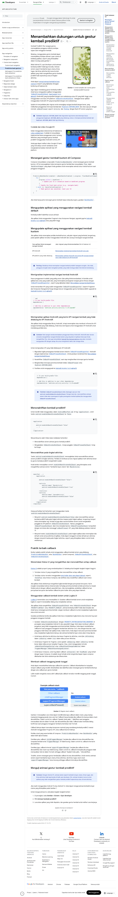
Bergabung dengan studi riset (108, 866)
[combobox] (68, 2)
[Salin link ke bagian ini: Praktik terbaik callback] (58, 548)
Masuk (114, 2)
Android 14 (76, 863)
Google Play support (109, 863)
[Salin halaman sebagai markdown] (67, 41)
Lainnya (51, 2)
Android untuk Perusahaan (31, 861)
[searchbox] (12, 16)
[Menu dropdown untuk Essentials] (28, 2)
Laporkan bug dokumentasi (107, 859)
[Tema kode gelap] (94, 174)
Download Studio (93, 868)
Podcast (29, 877)
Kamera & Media (47, 864)
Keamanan (30, 865)
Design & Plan (37, 2)
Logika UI (34, 600)
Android (29, 857)
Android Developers (36, 30)
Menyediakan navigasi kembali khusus (82, 283)
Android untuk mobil (63, 865)
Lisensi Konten (77, 818)
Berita (28, 871)
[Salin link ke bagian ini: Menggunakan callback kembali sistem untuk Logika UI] (79, 596)
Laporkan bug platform (107, 854)
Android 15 (76, 860)
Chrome (58, 884)
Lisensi (35, 892)
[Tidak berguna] (95, 29)
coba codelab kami (37, 133)
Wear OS (60, 859)
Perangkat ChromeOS (63, 862)
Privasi (44, 867)
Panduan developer (93, 862)
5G (43, 870)
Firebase (67, 884)
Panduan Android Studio (93, 858)
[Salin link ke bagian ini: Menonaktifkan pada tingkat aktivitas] (64, 453)
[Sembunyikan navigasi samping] (22, 894)
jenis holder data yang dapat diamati (73, 576)
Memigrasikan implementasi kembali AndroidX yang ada (71, 251)
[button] (11, 27)
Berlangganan (94, 892)
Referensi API (91, 865)
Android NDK (91, 871)
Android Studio (104, 2)
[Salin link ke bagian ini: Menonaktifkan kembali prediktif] (67, 408)
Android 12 (76, 869)
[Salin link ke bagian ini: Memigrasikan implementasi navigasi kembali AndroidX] (80, 275)
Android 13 (76, 866)
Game (44, 854)
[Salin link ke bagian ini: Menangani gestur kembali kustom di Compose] (82, 158)
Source (29, 868)
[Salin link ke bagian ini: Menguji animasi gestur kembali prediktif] (76, 768)
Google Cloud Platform (80, 884)
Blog (28, 874)
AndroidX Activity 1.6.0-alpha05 (41, 291)
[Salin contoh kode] (96, 174)
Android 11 (76, 872)
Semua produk (95, 884)
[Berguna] (93, 29)
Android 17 (76, 854)
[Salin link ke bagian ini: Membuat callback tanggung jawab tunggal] (69, 662)
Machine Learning (47, 857)
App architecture (9, 9)
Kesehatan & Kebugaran (46, 860)
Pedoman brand (43, 892)
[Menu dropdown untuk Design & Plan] (44, 2)
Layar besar (60, 856)
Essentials (22, 2)
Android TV (60, 867)
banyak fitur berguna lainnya (70, 339)
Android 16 (76, 857)
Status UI (34, 569)
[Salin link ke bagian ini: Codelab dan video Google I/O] (56, 127)
